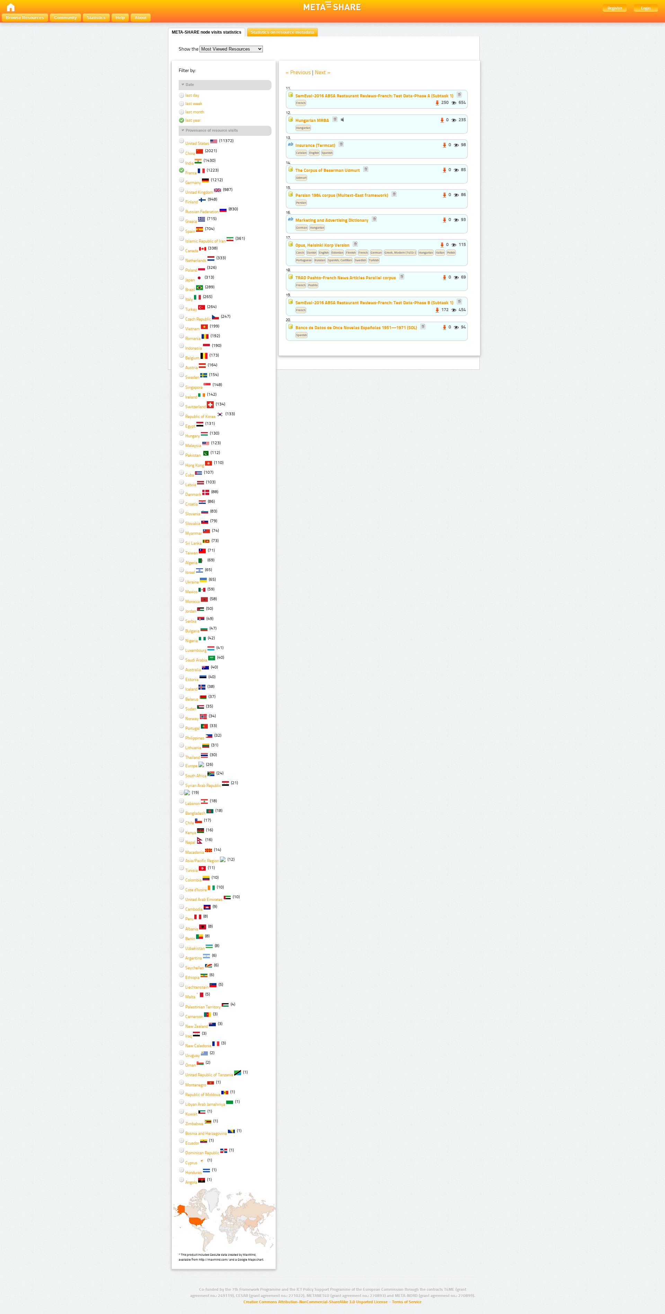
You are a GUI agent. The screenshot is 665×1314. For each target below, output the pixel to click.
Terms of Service (407, 1301)
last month (194, 112)
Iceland (191, 689)
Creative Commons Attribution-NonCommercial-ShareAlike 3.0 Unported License (315, 1301)
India (189, 163)
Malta (190, 997)
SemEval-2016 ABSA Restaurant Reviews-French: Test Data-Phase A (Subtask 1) (374, 95)
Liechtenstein (197, 987)
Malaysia (193, 445)
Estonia (192, 679)
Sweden (192, 377)
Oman (190, 1065)
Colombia (193, 880)
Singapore (194, 387)
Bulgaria (192, 631)
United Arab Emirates (204, 899)
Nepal (190, 842)
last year (192, 120)
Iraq (188, 1036)
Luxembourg (195, 650)
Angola (191, 1182)
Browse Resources (25, 17)
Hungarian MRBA (312, 120)
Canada (191, 250)
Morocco (192, 601)
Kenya (190, 832)
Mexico (191, 591)
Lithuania (193, 747)
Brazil (190, 289)
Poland (191, 270)
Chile (189, 823)
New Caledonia (198, 1045)
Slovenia (192, 513)
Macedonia (194, 852)
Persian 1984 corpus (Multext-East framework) (341, 195)
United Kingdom (199, 192)
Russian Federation (202, 211)
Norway (192, 718)
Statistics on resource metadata (282, 32)
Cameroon (194, 1016)
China (190, 153)
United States (197, 143)
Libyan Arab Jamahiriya (205, 1104)
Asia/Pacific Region (202, 860)
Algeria (191, 562)
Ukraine (192, 582)
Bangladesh (195, 813)
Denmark (193, 494)
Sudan (190, 709)
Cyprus (191, 1162)
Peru (189, 919)
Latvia (190, 484)
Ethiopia (192, 977)
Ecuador (192, 1143)
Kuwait (191, 1114)
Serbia (190, 621)
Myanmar (193, 533)
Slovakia (192, 523)
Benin (190, 938)
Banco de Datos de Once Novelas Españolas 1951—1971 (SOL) (356, 327)
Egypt (190, 426)
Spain (190, 231)
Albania (191, 929)
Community (65, 17)
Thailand (192, 757)
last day (191, 95)
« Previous (298, 72)
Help (120, 17)
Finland (191, 202)
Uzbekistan (195, 948)
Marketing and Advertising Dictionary (332, 220)
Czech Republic (198, 319)
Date (190, 84)
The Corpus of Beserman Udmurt (327, 170)
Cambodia (194, 909)
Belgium (192, 358)
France (191, 172)
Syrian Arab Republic (203, 785)
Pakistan (193, 455)
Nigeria (191, 640)
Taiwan (191, 553)
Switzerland (195, 406)
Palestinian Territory (203, 1007)
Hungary (192, 435)
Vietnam (192, 328)
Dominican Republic (202, 1152)
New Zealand (196, 1026)
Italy (189, 299)
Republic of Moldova (202, 1094)
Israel (190, 572)
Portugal (192, 728)
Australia (193, 669)
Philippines (194, 738)
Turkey (191, 309)
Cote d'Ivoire (196, 889)
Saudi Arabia (196, 660)
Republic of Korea (200, 416)
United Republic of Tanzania (209, 1074)
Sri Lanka (193, 543)
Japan (190, 280)
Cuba (189, 475)
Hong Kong (194, 465)
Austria (191, 367)
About (141, 17)
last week (193, 103)
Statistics (96, 17)
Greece (191, 221)
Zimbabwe (194, 1123)
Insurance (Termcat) (315, 145)
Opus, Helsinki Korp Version (322, 245)
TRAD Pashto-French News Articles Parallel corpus (345, 277)
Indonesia (193, 348)
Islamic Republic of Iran (205, 241)
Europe (191, 765)
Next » (322, 72)
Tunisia (191, 870)
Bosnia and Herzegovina (206, 1133)
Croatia (191, 504)
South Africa (195, 775)
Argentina (193, 958)
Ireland (191, 397)
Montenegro (195, 1085)
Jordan (190, 611)
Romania (193, 338)
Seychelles (194, 967)
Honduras (193, 1172)
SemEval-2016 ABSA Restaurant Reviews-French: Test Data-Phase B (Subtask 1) (374, 302)
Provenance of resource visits (212, 130)
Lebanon (192, 803)
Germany (193, 182)
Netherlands (195, 260)
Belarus (192, 699)
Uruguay (192, 1055)
